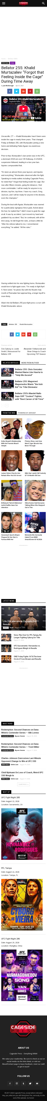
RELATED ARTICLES (10, 363)
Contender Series (7, 736)
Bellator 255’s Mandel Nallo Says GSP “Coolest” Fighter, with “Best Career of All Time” (29, 396)
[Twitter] (30, 1083)
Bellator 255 (13, 324)
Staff (11, 628)
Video (12, 63)
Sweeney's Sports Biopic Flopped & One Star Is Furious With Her (10, 537)
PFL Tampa (6, 868)
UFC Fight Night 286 (10, 938)
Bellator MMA (6, 375)
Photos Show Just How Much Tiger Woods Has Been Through (33, 443)
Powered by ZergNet (27, 413)
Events (6, 628)
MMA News (5, 63)
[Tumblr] (23, 1083)
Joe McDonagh (8, 86)
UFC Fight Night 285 (10, 797)
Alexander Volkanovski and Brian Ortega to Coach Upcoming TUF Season (35, 351)
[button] (43, 3)
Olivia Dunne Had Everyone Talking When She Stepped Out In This (35, 505)
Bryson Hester (20, 736)
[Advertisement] (23, 31)
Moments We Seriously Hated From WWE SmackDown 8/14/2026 (33, 537)
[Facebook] (10, 1083)
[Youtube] (37, 1083)
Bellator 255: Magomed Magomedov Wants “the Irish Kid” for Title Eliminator (29, 384)
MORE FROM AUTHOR (30, 363)
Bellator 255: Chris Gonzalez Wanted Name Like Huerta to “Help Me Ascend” (29, 372)
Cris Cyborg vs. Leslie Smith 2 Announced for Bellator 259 (10, 351)
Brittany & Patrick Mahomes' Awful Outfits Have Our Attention (11, 505)
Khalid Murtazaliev (26, 324)
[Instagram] (16, 1083)
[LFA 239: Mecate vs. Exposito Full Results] (23, 618)
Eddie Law (14, 764)
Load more (23, 784)
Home (3, 59)
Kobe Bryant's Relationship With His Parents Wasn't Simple (11, 443)
